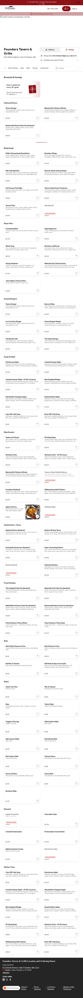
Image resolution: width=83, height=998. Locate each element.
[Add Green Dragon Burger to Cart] (76, 331)
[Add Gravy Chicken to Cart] (37, 783)
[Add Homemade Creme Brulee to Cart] (76, 841)
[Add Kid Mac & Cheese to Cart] (37, 673)
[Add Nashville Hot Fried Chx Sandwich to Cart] (76, 597)
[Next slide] (79, 3)
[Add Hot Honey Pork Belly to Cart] (37, 197)
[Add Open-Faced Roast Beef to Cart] (76, 557)
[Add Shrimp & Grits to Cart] (37, 464)
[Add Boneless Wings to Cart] (76, 162)
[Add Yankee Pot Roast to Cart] (37, 447)
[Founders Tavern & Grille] (10, 8)
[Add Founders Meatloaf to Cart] (37, 499)
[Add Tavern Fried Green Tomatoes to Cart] (76, 197)
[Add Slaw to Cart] (37, 713)
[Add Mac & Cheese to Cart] (76, 696)
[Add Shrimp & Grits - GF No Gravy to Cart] (76, 464)
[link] (13, 68)
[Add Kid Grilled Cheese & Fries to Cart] (37, 655)
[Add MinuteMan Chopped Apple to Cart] (37, 406)
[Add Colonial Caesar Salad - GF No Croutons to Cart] (37, 389)
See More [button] (58, 2)
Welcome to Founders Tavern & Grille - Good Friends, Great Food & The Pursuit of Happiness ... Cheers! (38, 2)
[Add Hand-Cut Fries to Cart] (37, 696)
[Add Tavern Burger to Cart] (37, 117)
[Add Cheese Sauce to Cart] (76, 765)
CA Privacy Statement (51, 988)
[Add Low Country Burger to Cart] (37, 331)
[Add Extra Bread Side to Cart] (76, 748)
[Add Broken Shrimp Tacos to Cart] (76, 539)
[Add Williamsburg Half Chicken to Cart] (76, 499)
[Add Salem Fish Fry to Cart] (37, 516)
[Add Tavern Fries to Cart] (37, 215)
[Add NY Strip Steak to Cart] (76, 447)
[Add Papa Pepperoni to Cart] (76, 238)
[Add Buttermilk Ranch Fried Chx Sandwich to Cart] (37, 135)
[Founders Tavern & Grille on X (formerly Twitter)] (7, 980)
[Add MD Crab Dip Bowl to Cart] (37, 180)
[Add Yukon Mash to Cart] (76, 713)
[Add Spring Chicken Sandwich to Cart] (37, 539)
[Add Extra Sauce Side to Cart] (37, 765)
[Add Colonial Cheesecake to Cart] (37, 841)
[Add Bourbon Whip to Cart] (37, 800)
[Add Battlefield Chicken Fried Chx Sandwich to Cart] (37, 615)
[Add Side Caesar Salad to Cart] (37, 748)
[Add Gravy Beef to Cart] (76, 783)
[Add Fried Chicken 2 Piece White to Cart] (37, 632)
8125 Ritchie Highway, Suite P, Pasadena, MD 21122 (21, 967)
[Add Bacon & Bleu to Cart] (76, 313)
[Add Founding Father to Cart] (37, 238)
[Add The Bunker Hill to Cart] (37, 348)
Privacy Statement (37, 988)
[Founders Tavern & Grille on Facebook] (10, 980)
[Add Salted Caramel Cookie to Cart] (37, 858)
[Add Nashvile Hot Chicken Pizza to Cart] (76, 273)
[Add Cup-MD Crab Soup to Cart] (37, 423)
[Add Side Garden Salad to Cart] (76, 731)
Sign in (74, 9)
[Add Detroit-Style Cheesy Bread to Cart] (76, 180)
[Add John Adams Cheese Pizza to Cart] (37, 290)
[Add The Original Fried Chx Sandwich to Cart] (37, 597)
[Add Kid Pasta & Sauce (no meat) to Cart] (76, 673)
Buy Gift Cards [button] (52, 9)
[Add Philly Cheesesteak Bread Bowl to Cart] (37, 162)
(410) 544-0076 (8, 965)
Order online (7, 976)
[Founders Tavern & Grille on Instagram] (4, 980)
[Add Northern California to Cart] (76, 255)
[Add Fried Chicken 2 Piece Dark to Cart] (76, 632)
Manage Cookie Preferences (68, 988)
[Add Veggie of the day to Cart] (37, 731)
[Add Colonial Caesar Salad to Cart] (76, 371)
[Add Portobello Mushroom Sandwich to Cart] (37, 557)
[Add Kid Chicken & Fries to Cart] (76, 655)
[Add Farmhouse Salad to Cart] (37, 371)
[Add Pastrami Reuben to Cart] (76, 574)
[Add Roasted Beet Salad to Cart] (76, 406)
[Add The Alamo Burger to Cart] (76, 348)
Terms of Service (24, 988)
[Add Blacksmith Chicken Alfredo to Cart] (76, 117)
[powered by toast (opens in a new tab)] (11, 988)
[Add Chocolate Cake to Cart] (76, 823)
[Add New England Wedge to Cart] (76, 389)
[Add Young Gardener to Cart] (37, 273)
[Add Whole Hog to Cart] (37, 255)
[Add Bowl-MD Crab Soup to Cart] (76, 423)
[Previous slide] (77, 3)
